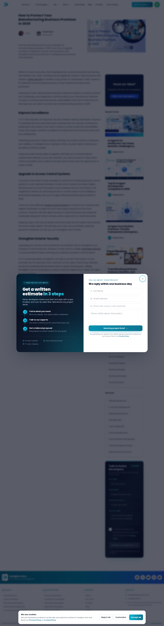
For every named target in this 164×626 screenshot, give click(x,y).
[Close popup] (143, 279)
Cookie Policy (50, 620)
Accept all (136, 617)
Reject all (105, 617)
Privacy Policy (123, 336)
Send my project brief (116, 328)
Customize (120, 617)
